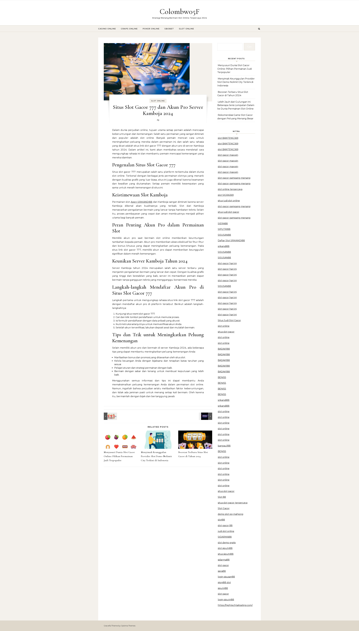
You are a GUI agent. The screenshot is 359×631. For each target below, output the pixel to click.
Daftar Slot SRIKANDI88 (231, 240)
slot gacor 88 (225, 525)
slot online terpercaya (230, 189)
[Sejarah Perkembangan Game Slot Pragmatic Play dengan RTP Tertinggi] (206, 416)
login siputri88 (226, 599)
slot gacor (223, 565)
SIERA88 (223, 223)
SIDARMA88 (225, 537)
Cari (249, 46)
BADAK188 (224, 349)
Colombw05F (180, 11)
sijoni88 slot (224, 582)
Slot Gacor (224, 508)
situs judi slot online (229, 200)
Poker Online (151, 29)
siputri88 (223, 588)
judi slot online (226, 531)
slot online (223, 326)
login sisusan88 (226, 576)
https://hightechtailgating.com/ (235, 605)
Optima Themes (128, 626)
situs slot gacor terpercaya (232, 502)
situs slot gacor (226, 331)
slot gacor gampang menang (234, 178)
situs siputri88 (225, 554)
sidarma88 (224, 559)
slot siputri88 (225, 548)
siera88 (222, 571)
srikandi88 (223, 246)
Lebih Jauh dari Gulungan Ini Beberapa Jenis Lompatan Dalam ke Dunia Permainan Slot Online (235, 105)
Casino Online (107, 29)
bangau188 (224, 445)
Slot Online (186, 29)
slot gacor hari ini (227, 263)
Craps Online (129, 29)
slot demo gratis (227, 542)
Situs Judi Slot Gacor (229, 320)
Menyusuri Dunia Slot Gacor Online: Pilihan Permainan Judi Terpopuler (119, 456)
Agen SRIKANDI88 (141, 202)
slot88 (221, 519)
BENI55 (222, 377)
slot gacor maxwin (228, 155)
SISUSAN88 (224, 235)
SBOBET (169, 29)
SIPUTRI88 (224, 229)
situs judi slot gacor (228, 212)
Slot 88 (222, 497)
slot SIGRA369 (226, 195)
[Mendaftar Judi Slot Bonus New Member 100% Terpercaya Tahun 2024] (110, 416)
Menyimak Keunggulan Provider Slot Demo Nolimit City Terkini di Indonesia (156, 456)
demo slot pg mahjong (230, 514)
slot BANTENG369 (228, 138)
